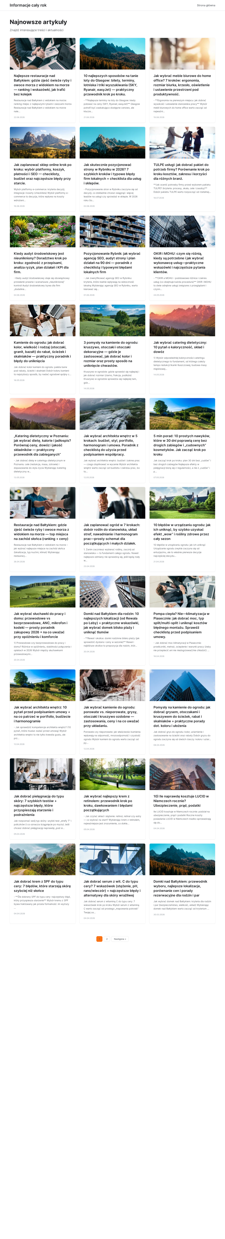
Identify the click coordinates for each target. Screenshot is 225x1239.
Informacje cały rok (28, 5)
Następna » (120, 939)
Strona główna (206, 5)
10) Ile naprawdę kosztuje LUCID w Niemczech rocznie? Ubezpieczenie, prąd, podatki (181, 800)
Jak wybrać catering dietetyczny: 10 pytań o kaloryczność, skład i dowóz (180, 347)
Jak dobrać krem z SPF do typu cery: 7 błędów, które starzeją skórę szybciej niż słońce (42, 886)
